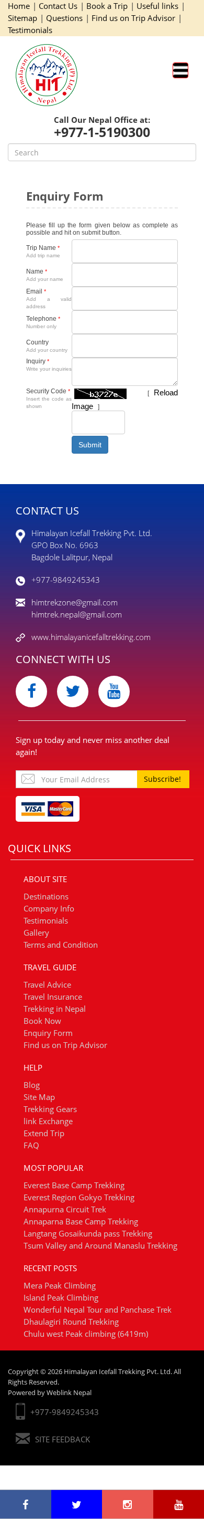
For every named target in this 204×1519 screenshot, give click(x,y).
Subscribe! (162, 779)
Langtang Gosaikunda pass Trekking (88, 1233)
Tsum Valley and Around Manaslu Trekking (100, 1245)
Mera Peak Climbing (60, 1285)
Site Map (39, 1097)
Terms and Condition (61, 944)
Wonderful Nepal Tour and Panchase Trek (98, 1309)
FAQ (31, 1145)
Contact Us (58, 6)
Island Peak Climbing (61, 1297)
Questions (64, 18)
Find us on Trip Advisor (133, 18)
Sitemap (22, 18)
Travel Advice (47, 984)
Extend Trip (44, 1133)
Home (19, 6)
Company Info (49, 908)
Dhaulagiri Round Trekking (71, 1321)
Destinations (46, 896)
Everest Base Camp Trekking (74, 1185)
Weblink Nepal (69, 1392)
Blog (32, 1085)
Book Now (42, 1020)
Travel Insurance (53, 996)
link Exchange (48, 1121)
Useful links (157, 6)
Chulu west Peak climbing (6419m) (86, 1333)
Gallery (36, 932)
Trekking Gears (50, 1109)
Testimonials (30, 30)
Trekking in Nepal (55, 1008)
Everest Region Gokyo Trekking (79, 1197)
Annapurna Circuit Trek (65, 1209)
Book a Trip (107, 6)
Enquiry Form (48, 1033)
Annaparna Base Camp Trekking (81, 1221)
